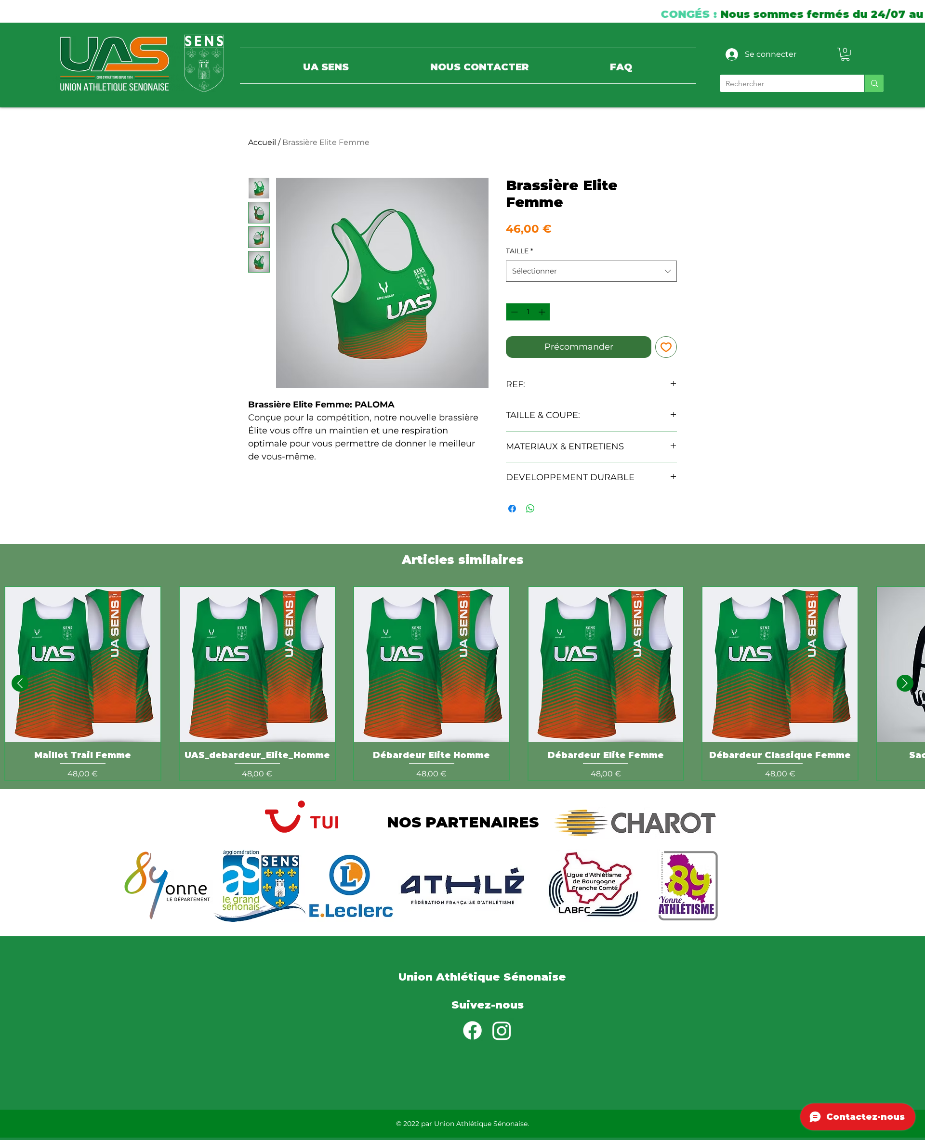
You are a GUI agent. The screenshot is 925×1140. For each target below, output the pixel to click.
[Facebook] (472, 1030)
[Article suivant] (905, 683)
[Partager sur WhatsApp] (530, 508)
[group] (462, 683)
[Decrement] (513, 311)
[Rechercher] (874, 83)
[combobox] (591, 271)
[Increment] (543, 311)
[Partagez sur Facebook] (512, 508)
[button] (845, 54)
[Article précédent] (20, 683)
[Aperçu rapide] (82, 664)
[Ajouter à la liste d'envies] (666, 347)
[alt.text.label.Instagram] (501, 1030)
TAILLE (519, 251)
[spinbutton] (528, 311)
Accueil (262, 142)
